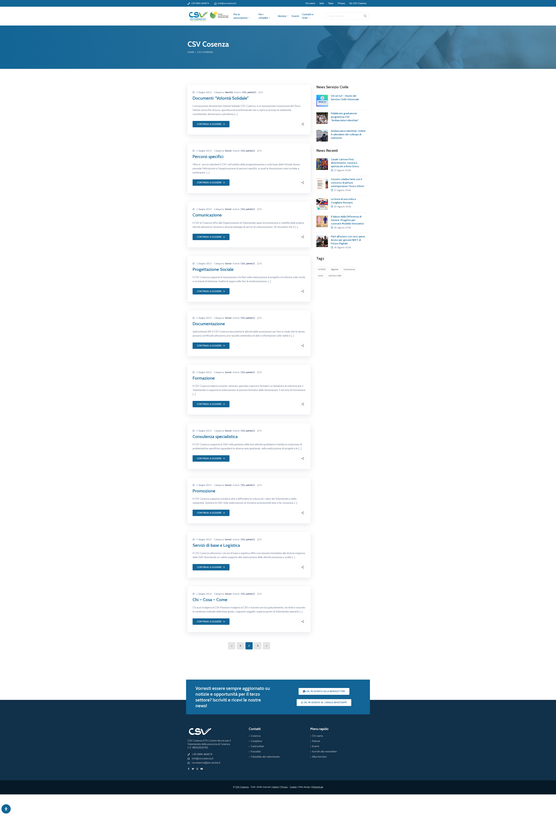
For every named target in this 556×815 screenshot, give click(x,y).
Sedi (321, 3)
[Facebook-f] (189, 769)
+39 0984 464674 (200, 3)
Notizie (282, 16)
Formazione (204, 378)
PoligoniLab (317, 787)
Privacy (341, 3)
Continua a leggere (209, 124)
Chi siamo (310, 3)
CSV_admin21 (249, 92)
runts (320, 275)
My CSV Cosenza (357, 3)
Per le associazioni (240, 16)
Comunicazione (207, 215)
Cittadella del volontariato (265, 756)
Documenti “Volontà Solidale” (221, 98)
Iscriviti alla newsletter (324, 751)
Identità (229, 92)
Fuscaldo (256, 751)
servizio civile (335, 275)
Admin (275, 787)
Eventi (295, 16)
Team (330, 3)
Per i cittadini (263, 16)
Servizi (228, 150)
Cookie (293, 787)
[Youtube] (202, 769)
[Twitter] (193, 769)
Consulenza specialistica (215, 436)
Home (191, 52)
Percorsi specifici (208, 156)
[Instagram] (197, 769)
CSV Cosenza (242, 787)
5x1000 (322, 269)
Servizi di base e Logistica (216, 545)
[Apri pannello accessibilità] (6, 809)
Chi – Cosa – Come (210, 599)
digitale (334, 269)
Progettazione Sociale (213, 269)
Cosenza (255, 736)
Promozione (204, 491)
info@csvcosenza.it (227, 3)
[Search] (365, 16)
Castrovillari (257, 746)
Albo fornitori (319, 756)
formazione (349, 269)
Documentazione (209, 323)
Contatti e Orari (307, 16)
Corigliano (256, 741)
